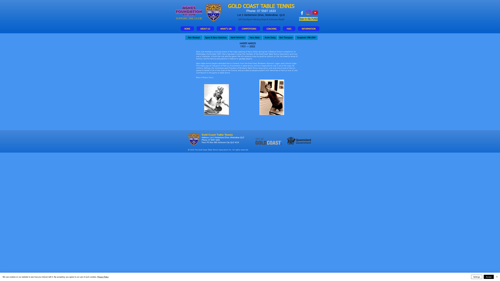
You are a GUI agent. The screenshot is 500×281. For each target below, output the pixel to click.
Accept (489, 277)
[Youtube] (315, 12)
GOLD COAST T (245, 6)
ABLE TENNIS (278, 6)
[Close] (496, 277)
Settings (476, 277)
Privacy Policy (103, 277)
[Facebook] (302, 12)
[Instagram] (308, 12)
